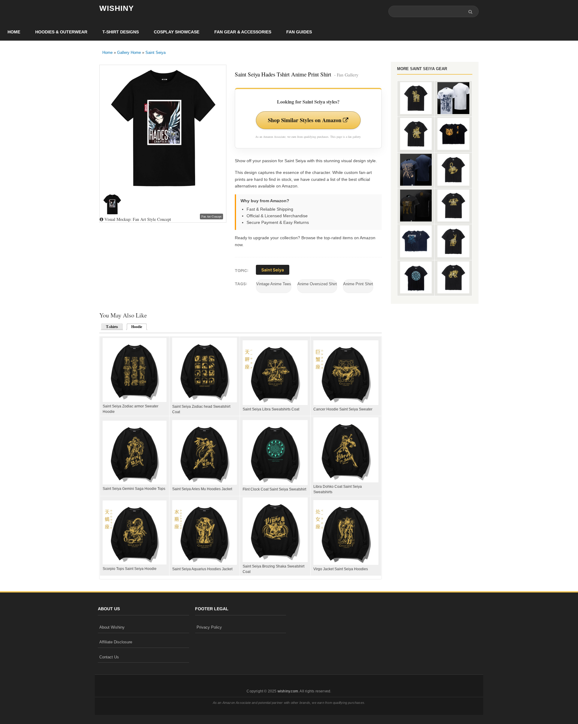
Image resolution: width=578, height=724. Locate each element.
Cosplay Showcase (176, 31)
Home (14, 31)
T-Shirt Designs (120, 31)
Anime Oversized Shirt (317, 284)
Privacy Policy (209, 627)
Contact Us (109, 657)
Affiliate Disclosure (115, 642)
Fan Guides (299, 31)
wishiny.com (288, 691)
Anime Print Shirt (358, 284)
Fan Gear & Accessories (242, 31)
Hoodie (135, 327)
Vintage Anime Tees (273, 284)
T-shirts (112, 327)
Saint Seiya (155, 52)
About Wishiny (112, 627)
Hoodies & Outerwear (61, 31)
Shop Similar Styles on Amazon (305, 120)
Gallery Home (129, 52)
